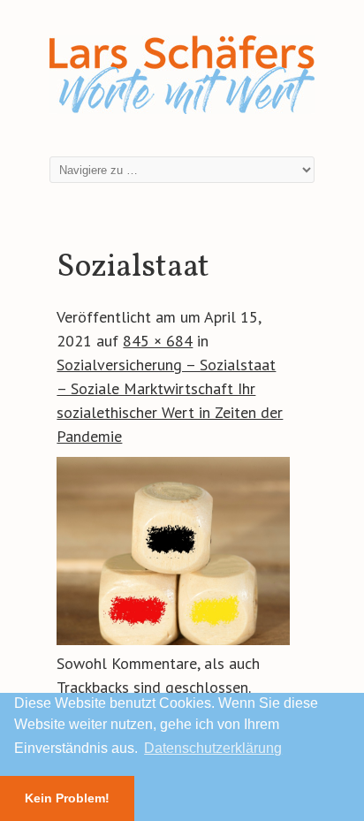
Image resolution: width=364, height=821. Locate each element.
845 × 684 (158, 341)
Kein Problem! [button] (67, 798)
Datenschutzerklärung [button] (213, 748)
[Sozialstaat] (173, 639)
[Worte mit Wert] (182, 117)
